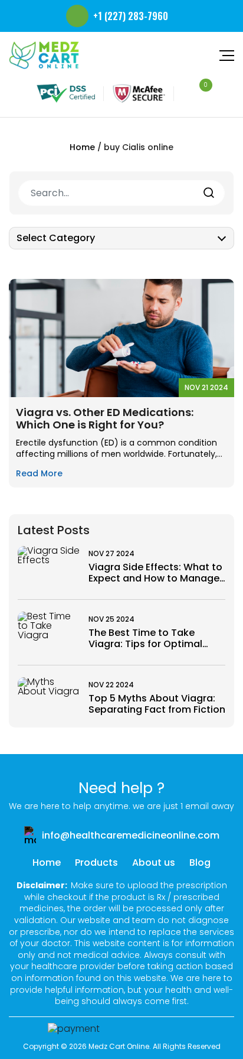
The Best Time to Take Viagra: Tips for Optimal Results (145, 638)
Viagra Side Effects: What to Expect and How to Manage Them (155, 572)
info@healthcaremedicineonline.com (130, 835)
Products (96, 862)
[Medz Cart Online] (44, 55)
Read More (39, 474)
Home (82, 147)
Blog (200, 862)
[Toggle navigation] (225, 55)
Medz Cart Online (118, 1046)
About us (153, 862)
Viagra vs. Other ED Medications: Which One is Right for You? (104, 418)
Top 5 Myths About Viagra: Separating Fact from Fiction (156, 704)
